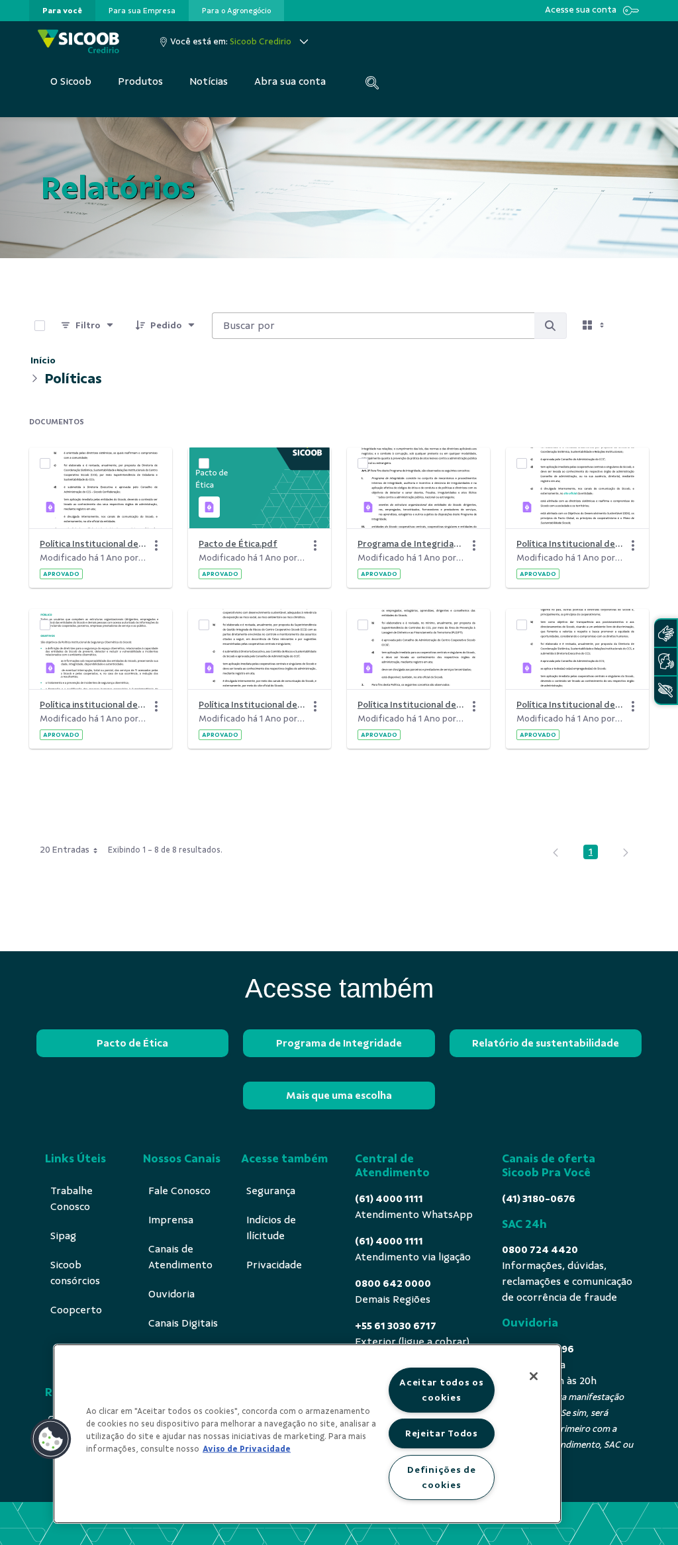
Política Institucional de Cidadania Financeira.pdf (93, 544)
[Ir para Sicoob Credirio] (78, 41)
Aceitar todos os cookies (441, 1390)
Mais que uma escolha (339, 1095)
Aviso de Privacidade (247, 1449)
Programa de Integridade (339, 1043)
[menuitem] (62, 10)
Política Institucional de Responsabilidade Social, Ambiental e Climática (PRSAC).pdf (252, 705)
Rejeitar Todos (441, 1433)
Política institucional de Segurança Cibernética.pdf (93, 705)
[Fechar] (533, 1376)
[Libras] (665, 633)
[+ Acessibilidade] (665, 690)
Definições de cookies (441, 1477)
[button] (51, 1439)
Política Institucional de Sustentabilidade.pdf (569, 544)
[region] (307, 1434)
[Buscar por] (550, 325)
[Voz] (665, 661)
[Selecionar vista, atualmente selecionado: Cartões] (594, 325)
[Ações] (156, 545)
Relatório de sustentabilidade (545, 1043)
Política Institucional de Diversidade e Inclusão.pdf (569, 705)
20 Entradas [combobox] (64, 850)
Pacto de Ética (132, 1043)
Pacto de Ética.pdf (238, 544)
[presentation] (62, 10)
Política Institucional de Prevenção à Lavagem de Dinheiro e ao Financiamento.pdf (410, 705)
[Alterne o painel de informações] (633, 325)
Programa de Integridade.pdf (410, 544)
